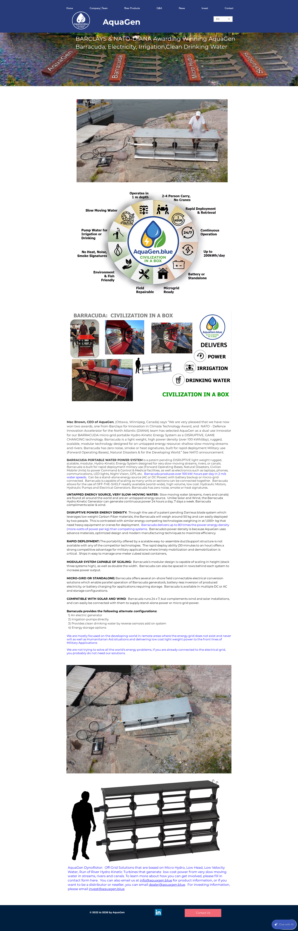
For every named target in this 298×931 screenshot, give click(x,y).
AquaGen (121, 22)
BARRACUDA (88, 435)
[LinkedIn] (158, 912)
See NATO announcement (203, 452)
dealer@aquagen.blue (167, 885)
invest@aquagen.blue (107, 889)
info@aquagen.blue (156, 880)
